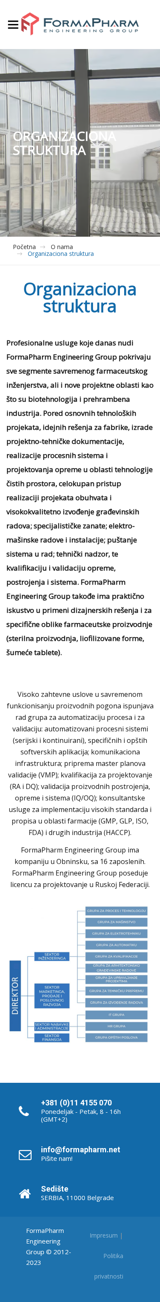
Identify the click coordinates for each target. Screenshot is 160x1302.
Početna (24, 247)
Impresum (104, 1235)
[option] (80, 143)
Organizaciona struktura (61, 254)
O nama (62, 247)
